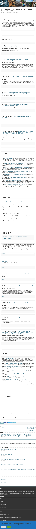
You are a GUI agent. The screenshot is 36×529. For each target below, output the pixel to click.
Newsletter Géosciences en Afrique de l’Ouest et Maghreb (6, 435)
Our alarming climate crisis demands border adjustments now (13, 383)
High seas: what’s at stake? (8, 358)
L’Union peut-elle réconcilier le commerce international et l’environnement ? (15, 105)
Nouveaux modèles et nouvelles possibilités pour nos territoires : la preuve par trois (17, 171)
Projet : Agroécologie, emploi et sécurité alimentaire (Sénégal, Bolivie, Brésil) (10, 517)
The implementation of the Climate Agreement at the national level (18, 376)
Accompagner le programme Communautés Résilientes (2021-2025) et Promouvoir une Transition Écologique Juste (15, 505)
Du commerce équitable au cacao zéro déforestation (16, 117)
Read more (3, 253)
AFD (0, 510)
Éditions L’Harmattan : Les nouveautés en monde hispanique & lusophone (17, 435)
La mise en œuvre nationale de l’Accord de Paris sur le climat (16, 177)
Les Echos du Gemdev (3, 504)
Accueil (1, 498)
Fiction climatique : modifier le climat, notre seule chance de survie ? (15, 174)
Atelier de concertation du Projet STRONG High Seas (14, 180)
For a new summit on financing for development (14, 237)
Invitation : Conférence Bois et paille (6, 427)
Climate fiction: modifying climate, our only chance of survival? (14, 373)
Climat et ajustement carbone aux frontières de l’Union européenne (14, 184)
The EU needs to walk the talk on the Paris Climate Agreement (17, 274)
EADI (1, 511)
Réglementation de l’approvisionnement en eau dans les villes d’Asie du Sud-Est (16, 167)
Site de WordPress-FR (3, 482)
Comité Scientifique (3, 507)
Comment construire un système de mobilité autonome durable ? (14, 163)
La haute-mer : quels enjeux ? (8, 158)
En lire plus (3, 29)
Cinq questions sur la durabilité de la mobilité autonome (18, 77)
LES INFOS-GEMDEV (9, 12)
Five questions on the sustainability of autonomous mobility (18, 303)
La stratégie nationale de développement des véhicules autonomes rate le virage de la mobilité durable (16, 93)
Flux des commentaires (4, 480)
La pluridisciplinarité (3, 520)
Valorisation (2, 508)
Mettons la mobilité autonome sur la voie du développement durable (15, 60)
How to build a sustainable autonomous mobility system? (13, 363)
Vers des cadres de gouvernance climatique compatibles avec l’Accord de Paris (15, 46)
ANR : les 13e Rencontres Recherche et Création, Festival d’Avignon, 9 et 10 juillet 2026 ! (12, 464)
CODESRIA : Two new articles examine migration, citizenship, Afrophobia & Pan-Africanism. (13, 459)
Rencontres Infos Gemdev (14, 12)
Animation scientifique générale (4, 514)
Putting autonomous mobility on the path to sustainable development (18, 286)
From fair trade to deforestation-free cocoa (19, 317)
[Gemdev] (18, 3)
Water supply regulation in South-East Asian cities (12, 366)
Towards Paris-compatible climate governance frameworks (15, 260)
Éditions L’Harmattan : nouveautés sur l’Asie (28, 435)
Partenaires (1, 501)
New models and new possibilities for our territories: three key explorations (16, 370)
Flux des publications (3, 479)
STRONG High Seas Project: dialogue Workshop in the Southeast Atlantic (17, 379)
